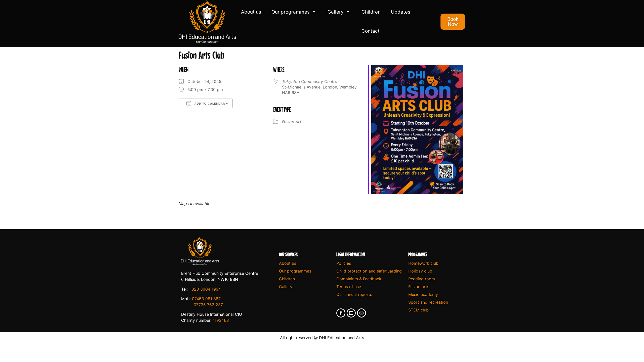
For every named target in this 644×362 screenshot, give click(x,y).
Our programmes (290, 12)
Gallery (336, 12)
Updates (400, 12)
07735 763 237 (208, 304)
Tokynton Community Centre (309, 81)
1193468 (221, 320)
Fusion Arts (292, 121)
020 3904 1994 (206, 289)
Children (371, 12)
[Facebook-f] (340, 313)
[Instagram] (361, 313)
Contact (370, 31)
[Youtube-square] (351, 313)
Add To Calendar (209, 103)
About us (251, 12)
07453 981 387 (206, 298)
